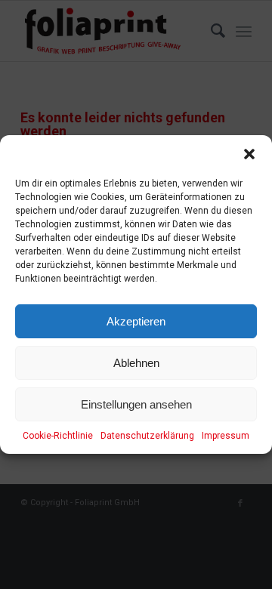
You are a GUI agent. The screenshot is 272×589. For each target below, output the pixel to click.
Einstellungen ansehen (136, 404)
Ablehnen (136, 362)
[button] (249, 154)
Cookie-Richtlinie (58, 435)
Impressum (225, 435)
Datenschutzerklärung (147, 435)
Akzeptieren (136, 321)
